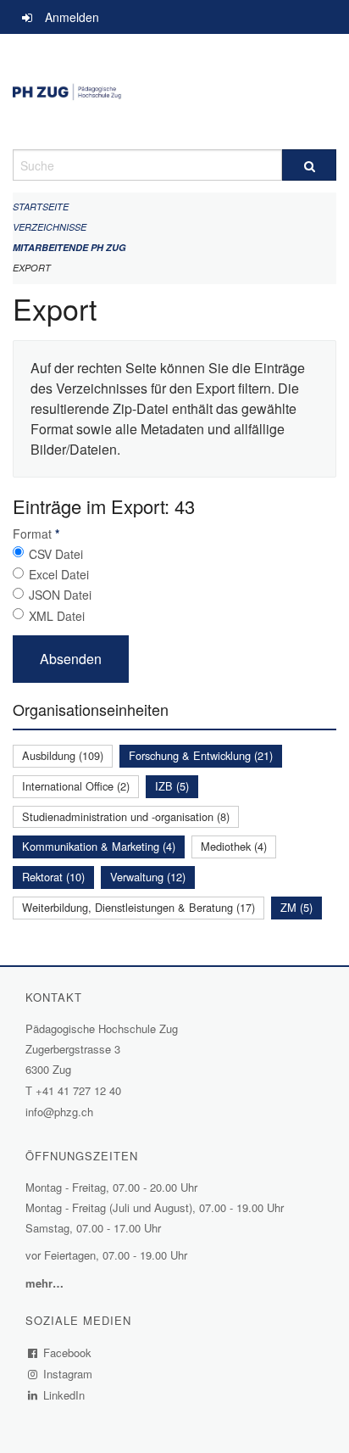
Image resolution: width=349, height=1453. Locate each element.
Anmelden (72, 16)
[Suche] (309, 165)
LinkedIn (64, 1395)
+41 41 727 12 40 (78, 1090)
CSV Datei (56, 553)
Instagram (68, 1374)
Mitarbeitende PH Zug (69, 247)
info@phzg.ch (59, 1112)
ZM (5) (296, 907)
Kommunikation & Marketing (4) (98, 846)
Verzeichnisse (49, 227)
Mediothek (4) (234, 846)
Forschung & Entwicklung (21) (201, 755)
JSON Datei (60, 594)
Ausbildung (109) (62, 755)
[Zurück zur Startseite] (174, 91)
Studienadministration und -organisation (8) (126, 816)
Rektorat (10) (53, 877)
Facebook (68, 1352)
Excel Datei (59, 574)
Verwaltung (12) (148, 877)
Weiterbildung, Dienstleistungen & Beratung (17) (138, 907)
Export (32, 267)
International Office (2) (76, 786)
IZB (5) (172, 786)
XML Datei (57, 615)
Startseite (41, 206)
